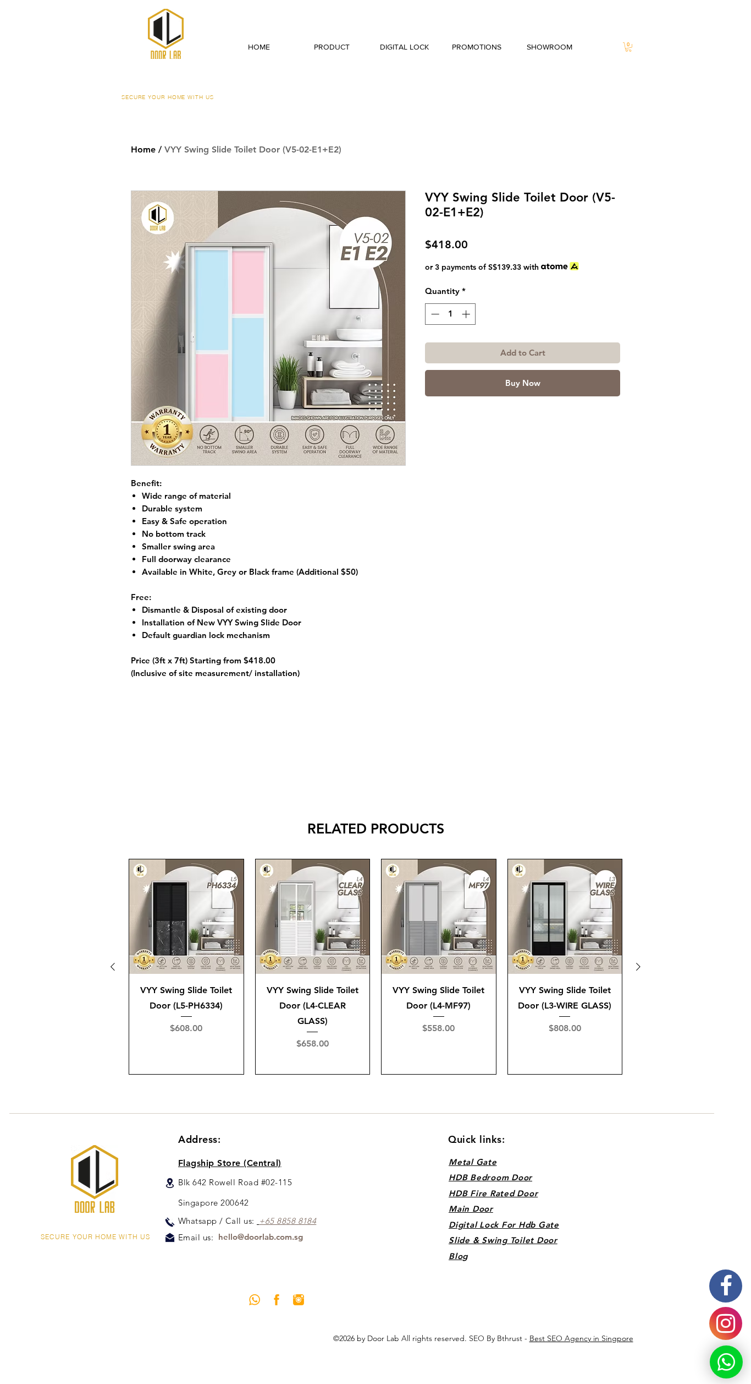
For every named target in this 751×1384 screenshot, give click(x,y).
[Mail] (169, 1237)
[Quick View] (186, 916)
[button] (628, 47)
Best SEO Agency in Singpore (581, 1338)
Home (143, 149)
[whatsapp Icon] (254, 1299)
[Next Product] (638, 966)
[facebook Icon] (276, 1299)
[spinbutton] (450, 314)
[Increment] (467, 314)
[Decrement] (434, 314)
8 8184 (304, 1221)
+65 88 (272, 1221)
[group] (375, 966)
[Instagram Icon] (298, 1299)
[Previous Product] (112, 966)
